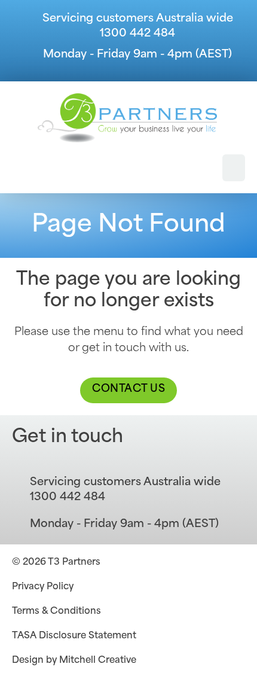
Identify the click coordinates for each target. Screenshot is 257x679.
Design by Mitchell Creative (74, 660)
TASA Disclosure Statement (74, 636)
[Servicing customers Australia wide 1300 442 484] (18, 27)
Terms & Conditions (56, 611)
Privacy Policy (43, 587)
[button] (233, 167)
